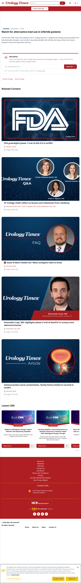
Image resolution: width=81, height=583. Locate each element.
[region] (40, 573)
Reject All (72, 579)
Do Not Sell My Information (40, 478)
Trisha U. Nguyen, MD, (28, 206)
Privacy (40, 475)
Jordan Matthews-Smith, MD (46, 206)
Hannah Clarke (11, 147)
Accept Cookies (58, 579)
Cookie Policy (15, 575)
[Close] (78, 567)
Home (27, 527)
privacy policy (41, 71)
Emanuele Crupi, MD (13, 329)
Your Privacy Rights (40, 480)
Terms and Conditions (40, 473)
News (44, 527)
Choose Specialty (38, 9)
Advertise (40, 464)
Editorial (40, 466)
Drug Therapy (19, 79)
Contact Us (40, 468)
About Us (40, 461)
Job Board (40, 471)
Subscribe (69, 67)
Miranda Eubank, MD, (13, 206)
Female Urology (7, 79)
